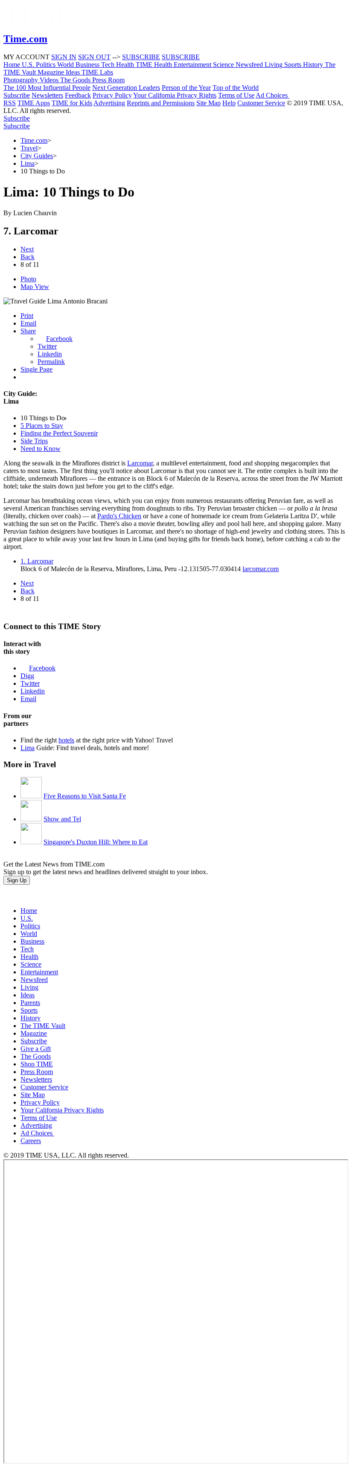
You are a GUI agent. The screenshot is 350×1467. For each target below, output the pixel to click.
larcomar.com (260, 568)
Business (32, 941)
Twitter (47, 346)
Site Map (208, 103)
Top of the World (236, 87)
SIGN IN (63, 57)
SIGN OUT (94, 57)
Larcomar (140, 463)
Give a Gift (35, 1048)
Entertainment (39, 972)
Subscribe (16, 95)
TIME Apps (34, 103)
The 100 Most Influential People (46, 87)
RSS (9, 103)
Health (29, 956)
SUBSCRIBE (141, 57)
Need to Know (40, 448)
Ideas (27, 995)
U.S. (26, 918)
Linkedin (50, 354)
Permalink (51, 361)
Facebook (59, 338)
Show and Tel (62, 819)
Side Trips (34, 441)
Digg (27, 675)
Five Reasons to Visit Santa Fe (85, 796)
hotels (66, 740)
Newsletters (47, 95)
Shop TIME (36, 1064)
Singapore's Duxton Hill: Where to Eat (96, 842)
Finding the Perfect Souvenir (59, 433)
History (30, 1018)
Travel (29, 148)
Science (30, 964)
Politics (30, 926)
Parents (30, 1002)
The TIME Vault (42, 1025)
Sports (29, 1010)
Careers (30, 1140)
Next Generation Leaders (126, 87)
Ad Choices (272, 95)
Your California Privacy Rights (174, 95)
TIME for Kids (72, 103)
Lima (27, 163)
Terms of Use (236, 95)
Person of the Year (186, 87)
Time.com (33, 140)
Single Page (36, 369)
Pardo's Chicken (119, 516)
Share (28, 331)
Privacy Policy (112, 95)
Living (29, 987)
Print (26, 315)
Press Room (36, 1071)
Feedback (78, 95)
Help (229, 103)
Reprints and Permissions (161, 103)
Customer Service (261, 103)
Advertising (109, 103)
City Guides (36, 155)
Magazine (33, 1033)
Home (28, 910)
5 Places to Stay (41, 425)
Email (28, 323)
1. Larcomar (36, 561)
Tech (27, 949)
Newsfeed (34, 979)
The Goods (35, 1056)
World (28, 933)
